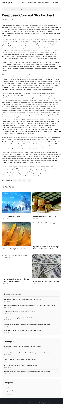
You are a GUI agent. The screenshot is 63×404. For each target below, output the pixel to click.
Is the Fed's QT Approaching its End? (46, 281)
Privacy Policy (23, 403)
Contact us (15, 403)
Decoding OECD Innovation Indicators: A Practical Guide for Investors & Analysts (27, 324)
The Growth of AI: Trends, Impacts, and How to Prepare (20, 311)
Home (23, 2)
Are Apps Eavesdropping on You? (45, 216)
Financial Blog (32, 2)
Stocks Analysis (56, 2)
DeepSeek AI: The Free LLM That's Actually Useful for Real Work (22, 299)
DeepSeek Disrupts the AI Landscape (16, 249)
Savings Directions (43, 2)
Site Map (41, 403)
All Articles (48, 403)
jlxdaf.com (7, 2)
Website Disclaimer (33, 403)
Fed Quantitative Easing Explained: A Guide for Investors (20, 318)
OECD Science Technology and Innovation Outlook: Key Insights (22, 330)
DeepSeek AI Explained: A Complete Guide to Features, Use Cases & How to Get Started (29, 305)
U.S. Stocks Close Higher (12, 216)
